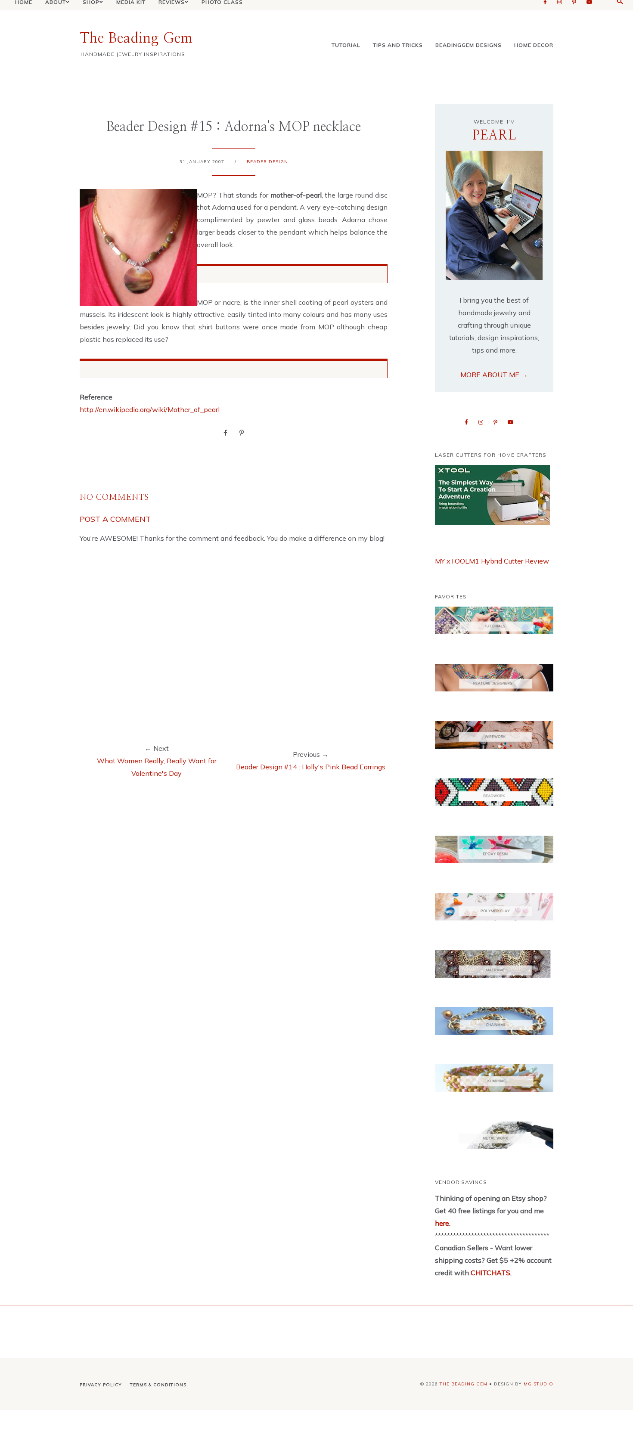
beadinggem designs (468, 45)
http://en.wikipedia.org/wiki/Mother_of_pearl (150, 409)
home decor (533, 45)
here (442, 1223)
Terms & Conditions (158, 1385)
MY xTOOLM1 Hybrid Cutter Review (492, 561)
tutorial (346, 45)
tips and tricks (398, 45)
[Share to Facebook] (225, 432)
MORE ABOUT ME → (494, 374)
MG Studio (538, 1384)
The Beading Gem (136, 38)
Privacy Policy (101, 1385)
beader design (267, 161)
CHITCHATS (489, 1272)
